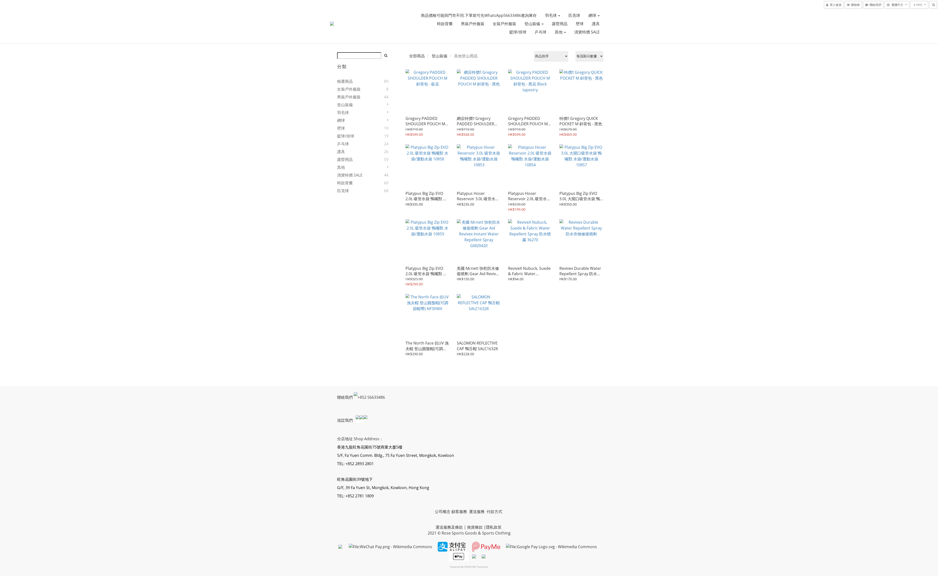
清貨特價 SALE (587, 32)
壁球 (580, 23)
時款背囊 (445, 23)
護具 (596, 23)
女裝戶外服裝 (504, 23)
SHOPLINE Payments (476, 566)
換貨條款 (475, 527)
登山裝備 (532, 23)
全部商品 (417, 56)
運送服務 (477, 511)
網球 (592, 15)
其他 (559, 32)
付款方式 (494, 511)
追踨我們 (345, 420)
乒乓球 (540, 32)
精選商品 (345, 81)
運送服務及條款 (449, 527)
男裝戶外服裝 (472, 23)
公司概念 (442, 511)
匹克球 (574, 15)
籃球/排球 (517, 32)
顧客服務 (459, 511)
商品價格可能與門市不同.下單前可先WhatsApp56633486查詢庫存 (479, 15)
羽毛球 (551, 15)
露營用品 (559, 23)
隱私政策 (493, 527)
